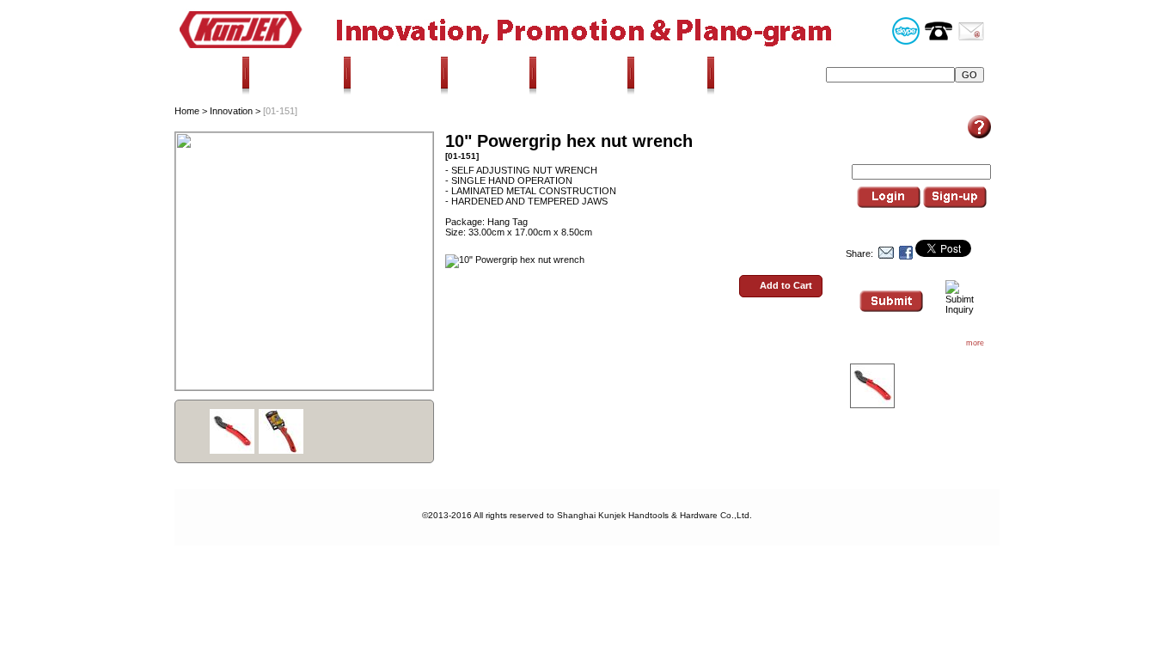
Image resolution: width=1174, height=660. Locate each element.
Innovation (231, 111)
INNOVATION (398, 75)
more (975, 343)
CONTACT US (761, 75)
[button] (780, 286)
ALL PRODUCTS (296, 75)
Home (186, 111)
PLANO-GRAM (584, 75)
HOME (217, 75)
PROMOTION (491, 75)
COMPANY (673, 75)
